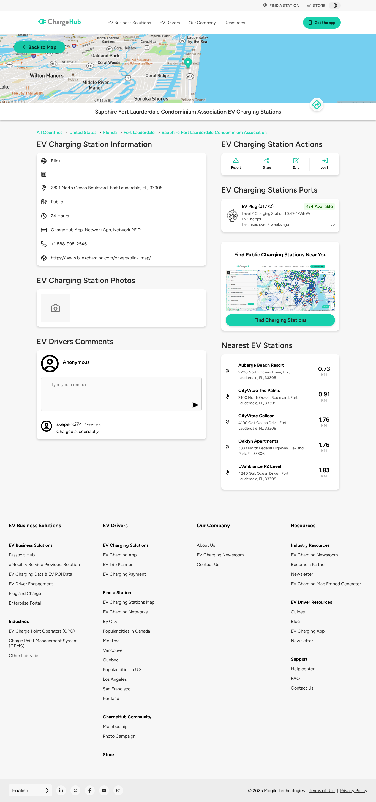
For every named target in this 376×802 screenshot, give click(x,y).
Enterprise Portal (25, 603)
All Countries (49, 132)
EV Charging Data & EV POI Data (40, 574)
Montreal (112, 640)
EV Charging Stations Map (128, 602)
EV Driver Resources (311, 602)
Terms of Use (322, 790)
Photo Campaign (119, 736)
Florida (110, 132)
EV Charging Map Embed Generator (326, 583)
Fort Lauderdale (139, 132)
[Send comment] (195, 405)
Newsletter (302, 574)
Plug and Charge (25, 593)
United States (82, 132)
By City (110, 621)
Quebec (111, 660)
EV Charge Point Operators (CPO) (42, 631)
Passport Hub (22, 554)
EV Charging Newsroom (220, 554)
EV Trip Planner (117, 564)
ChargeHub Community (127, 716)
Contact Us (208, 564)
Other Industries (24, 655)
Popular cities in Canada (126, 631)
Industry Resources (310, 545)
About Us (206, 545)
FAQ (295, 678)
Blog (295, 621)
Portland (111, 698)
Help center (302, 668)
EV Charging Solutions (125, 545)
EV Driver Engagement (31, 583)
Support (299, 659)
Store (319, 5)
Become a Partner (308, 564)
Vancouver (113, 650)
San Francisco (116, 688)
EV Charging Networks (125, 611)
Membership (115, 726)
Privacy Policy (353, 790)
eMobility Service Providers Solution (44, 564)
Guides (298, 611)
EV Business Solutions (30, 545)
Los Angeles (115, 679)
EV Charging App (120, 554)
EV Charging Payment (124, 574)
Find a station (284, 5)
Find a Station (117, 592)
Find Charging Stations (280, 320)
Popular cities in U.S (122, 669)
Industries (19, 621)
